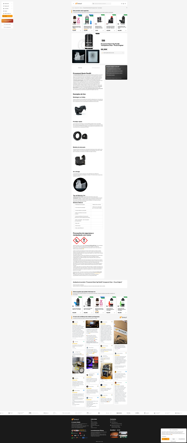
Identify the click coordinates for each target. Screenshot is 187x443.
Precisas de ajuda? (8, 24)
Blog (91, 420)
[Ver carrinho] (123, 3)
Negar (174, 438)
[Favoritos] (121, 3)
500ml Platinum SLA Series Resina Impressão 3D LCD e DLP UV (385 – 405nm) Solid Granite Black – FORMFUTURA (111, 28)
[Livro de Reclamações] (81, 433)
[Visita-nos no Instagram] (119, 430)
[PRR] (79, 437)
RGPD (92, 426)
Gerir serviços (164, 436)
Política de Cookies (173, 441)
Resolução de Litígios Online (95, 425)
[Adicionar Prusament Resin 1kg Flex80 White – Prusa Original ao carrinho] (92, 305)
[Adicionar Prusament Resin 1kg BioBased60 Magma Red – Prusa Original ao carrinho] (114, 305)
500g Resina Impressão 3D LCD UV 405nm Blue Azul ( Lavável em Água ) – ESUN (88, 27)
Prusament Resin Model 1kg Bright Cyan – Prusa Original (77, 309)
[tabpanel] (88, 173)
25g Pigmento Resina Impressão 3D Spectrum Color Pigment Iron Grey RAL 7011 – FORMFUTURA (99, 27)
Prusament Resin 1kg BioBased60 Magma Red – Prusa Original (110, 309)
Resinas (81, 7)
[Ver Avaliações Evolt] (99, 364)
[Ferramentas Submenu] (11, 9)
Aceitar (165, 438)
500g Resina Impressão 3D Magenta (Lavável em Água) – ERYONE (77, 27)
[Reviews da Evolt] (80, 430)
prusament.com (97, 273)
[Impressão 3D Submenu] (11, 4)
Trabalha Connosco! (94, 427)
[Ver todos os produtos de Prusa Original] (103, 40)
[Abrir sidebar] (73, 3)
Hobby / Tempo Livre (8, 13)
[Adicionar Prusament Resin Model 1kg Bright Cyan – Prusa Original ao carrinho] (80, 305)
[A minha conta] (125, 3)
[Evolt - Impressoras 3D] (78, 4)
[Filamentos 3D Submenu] (11, 6)
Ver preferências (182, 438)
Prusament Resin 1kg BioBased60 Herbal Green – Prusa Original (122, 309)
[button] (85, 41)
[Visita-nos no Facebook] (117, 430)
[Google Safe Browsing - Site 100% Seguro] (75, 433)
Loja (73, 7)
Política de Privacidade (94, 423)
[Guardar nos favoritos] (126, 7)
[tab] (80, 68)
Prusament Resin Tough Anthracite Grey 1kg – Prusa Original (122, 27)
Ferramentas (6, 8)
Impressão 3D (7, 3)
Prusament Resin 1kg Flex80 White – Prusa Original (88, 309)
